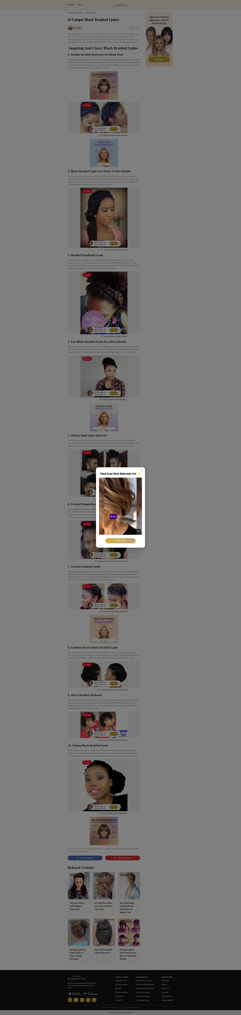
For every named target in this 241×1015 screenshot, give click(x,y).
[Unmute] (138, 531)
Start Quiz (120, 541)
